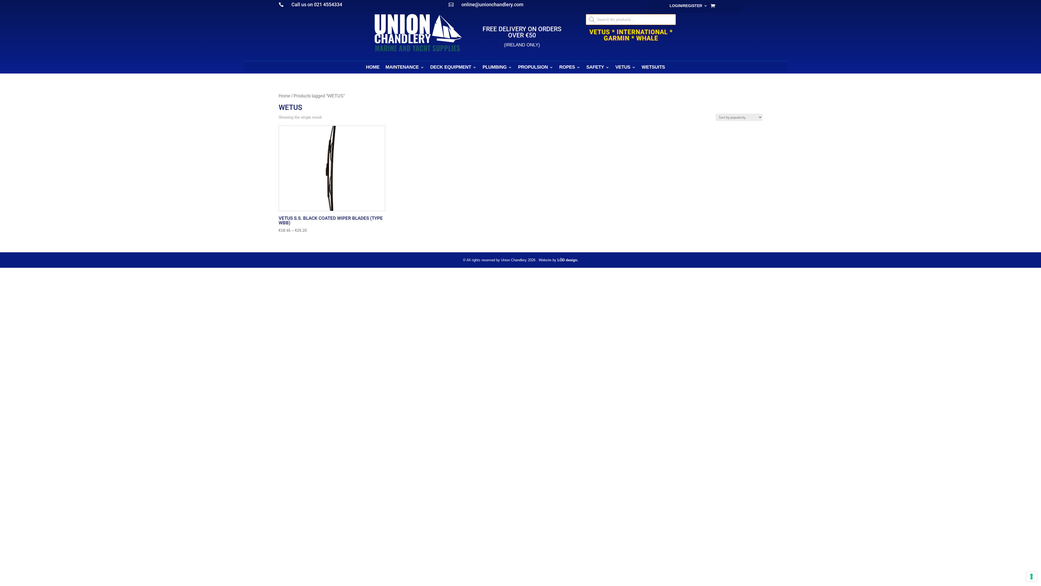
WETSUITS (653, 67)
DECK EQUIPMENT (450, 67)
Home (284, 96)
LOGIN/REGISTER (686, 6)
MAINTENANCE (402, 67)
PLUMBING (495, 67)
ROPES (567, 67)
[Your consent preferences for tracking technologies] (1031, 576)
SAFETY (595, 67)
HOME (373, 67)
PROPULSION (533, 67)
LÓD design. (567, 260)
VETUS (622, 67)
